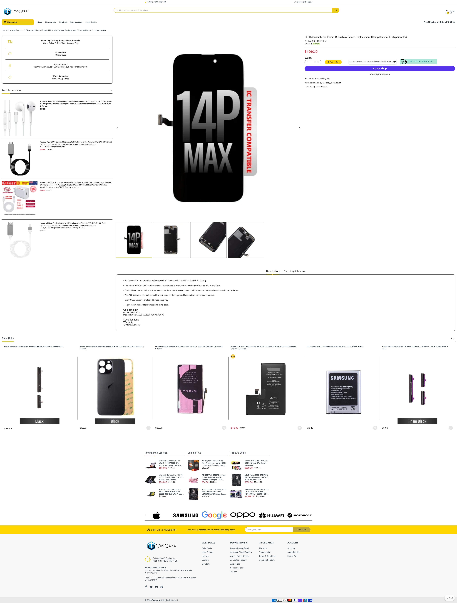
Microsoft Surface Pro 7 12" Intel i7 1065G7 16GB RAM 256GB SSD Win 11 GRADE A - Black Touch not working (170, 463)
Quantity (308, 58)
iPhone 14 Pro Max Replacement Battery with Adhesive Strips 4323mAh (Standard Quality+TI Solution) (188, 347)
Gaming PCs (194, 452)
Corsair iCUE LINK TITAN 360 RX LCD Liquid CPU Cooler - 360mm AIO (256, 463)
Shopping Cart (293, 552)
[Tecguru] (17, 12)
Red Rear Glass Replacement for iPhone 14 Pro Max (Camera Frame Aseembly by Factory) (36, 347)
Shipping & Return (267, 560)
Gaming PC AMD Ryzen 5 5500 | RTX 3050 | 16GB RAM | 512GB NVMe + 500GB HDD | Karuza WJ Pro (257, 491)
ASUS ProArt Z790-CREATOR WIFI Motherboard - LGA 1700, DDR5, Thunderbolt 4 (257, 477)
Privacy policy (265, 552)
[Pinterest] (156, 586)
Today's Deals (238, 452)
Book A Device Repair (240, 548)
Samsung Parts (236, 568)
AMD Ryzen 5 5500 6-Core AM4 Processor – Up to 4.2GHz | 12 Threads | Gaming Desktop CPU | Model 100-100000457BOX (214, 463)
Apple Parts (235, 564)
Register (308, 2)
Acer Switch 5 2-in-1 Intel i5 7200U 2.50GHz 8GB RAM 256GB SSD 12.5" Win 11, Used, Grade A (171, 491)
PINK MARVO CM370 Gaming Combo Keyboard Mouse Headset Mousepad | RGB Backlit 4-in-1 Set (213, 477)
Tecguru (156, 600)
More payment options (380, 74)
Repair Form (292, 556)
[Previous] (111, 91)
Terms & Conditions (267, 556)
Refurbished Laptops (156, 452)
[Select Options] (73, 428)
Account (291, 548)
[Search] (335, 10)
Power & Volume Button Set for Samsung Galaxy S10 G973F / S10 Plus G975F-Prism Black (339, 347)
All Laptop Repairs (238, 560)
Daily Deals (207, 548)
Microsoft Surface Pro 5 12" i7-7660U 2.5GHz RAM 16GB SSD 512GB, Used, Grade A (171, 477)
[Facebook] (146, 586)
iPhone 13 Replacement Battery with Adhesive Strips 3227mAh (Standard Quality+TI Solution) (113, 347)
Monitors (206, 564)
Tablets (233, 571)
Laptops (205, 556)
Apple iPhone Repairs (239, 556)
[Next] (109, 91)
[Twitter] (151, 586)
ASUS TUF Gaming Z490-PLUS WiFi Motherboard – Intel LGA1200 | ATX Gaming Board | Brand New (214, 491)
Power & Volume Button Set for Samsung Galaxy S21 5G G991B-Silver (409, 346)
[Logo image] (157, 515)
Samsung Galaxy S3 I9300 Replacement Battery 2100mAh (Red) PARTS (259, 346)
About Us (263, 548)
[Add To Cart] (148, 428)
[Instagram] (161, 586)
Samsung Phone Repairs (241, 552)
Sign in (300, 2)
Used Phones (207, 552)
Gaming (205, 560)
